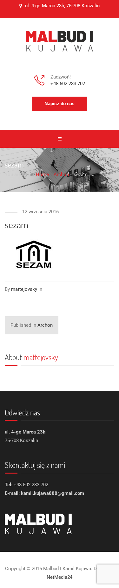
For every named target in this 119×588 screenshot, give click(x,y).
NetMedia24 (59, 577)
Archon (31, 325)
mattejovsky (40, 357)
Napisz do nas (59, 103)
